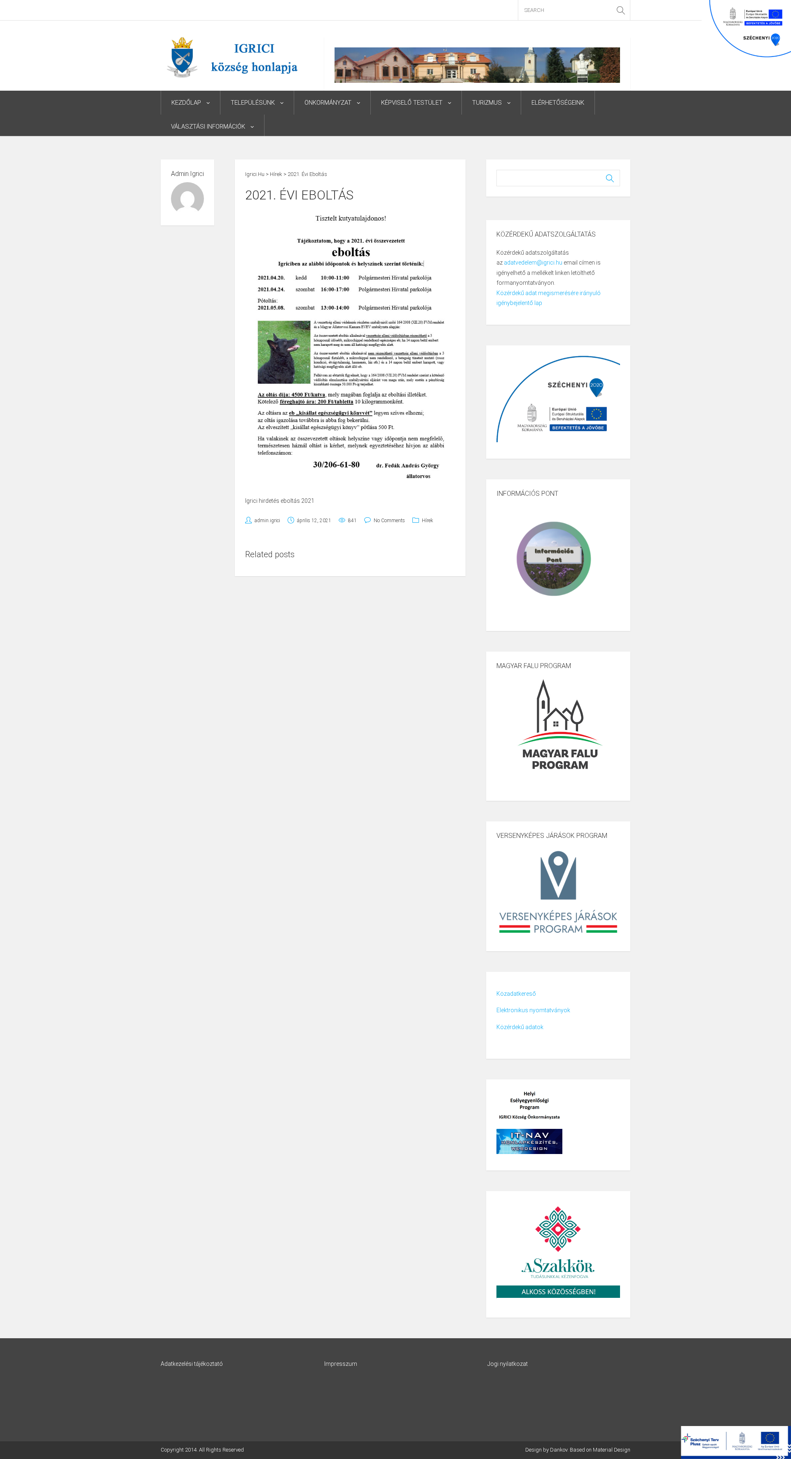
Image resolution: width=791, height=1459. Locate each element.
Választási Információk (208, 126)
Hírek (427, 520)
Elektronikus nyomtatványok (533, 1010)
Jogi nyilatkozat (507, 1363)
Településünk (253, 102)
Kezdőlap (186, 102)
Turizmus (487, 102)
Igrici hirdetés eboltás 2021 (279, 500)
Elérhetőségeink (557, 102)
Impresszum (340, 1363)
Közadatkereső (516, 993)
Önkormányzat (327, 102)
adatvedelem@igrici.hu (533, 262)
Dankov (558, 1450)
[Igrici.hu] (232, 57)
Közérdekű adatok (519, 1027)
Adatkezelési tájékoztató (192, 1363)
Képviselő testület (411, 102)
